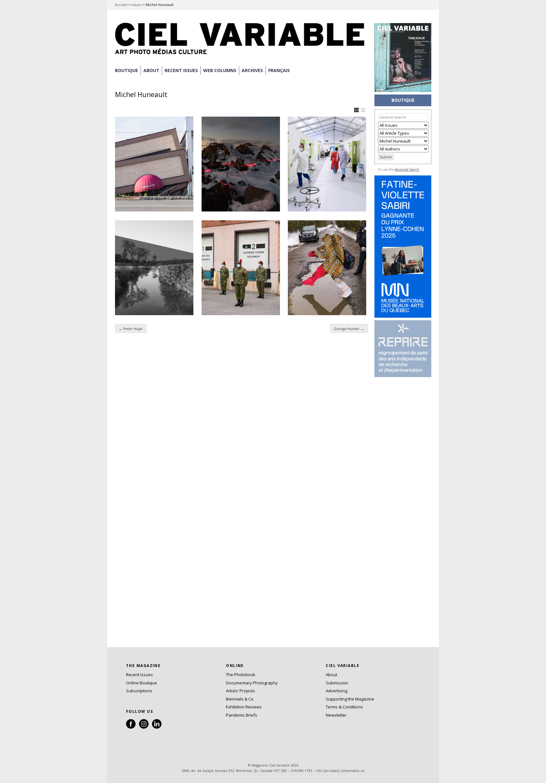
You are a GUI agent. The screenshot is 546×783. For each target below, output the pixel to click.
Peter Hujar (131, 328)
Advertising (336, 691)
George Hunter (349, 328)
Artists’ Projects (240, 691)
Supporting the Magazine (350, 699)
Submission (337, 683)
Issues (136, 4)
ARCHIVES (252, 70)
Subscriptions (139, 691)
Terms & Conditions (344, 707)
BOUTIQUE (126, 70)
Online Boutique (141, 683)
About (151, 70)
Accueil (121, 4)
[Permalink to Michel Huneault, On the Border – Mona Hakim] (154, 267)
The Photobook (240, 674)
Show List (363, 110)
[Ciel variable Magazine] (241, 55)
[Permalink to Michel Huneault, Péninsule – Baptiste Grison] (241, 164)
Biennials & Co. (240, 699)
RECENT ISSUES (181, 70)
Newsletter (336, 715)
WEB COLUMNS (219, 70)
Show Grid (356, 110)
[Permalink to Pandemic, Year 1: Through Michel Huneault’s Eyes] (241, 267)
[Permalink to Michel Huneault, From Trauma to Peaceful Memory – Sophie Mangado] (154, 164)
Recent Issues (139, 674)
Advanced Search (407, 169)
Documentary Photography (252, 683)
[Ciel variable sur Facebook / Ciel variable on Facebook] (131, 727)
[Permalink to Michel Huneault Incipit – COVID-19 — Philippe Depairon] (327, 164)
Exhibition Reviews (244, 707)
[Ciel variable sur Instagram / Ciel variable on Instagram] (144, 727)
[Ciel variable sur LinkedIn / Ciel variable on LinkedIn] (156, 727)
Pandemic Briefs (241, 715)
